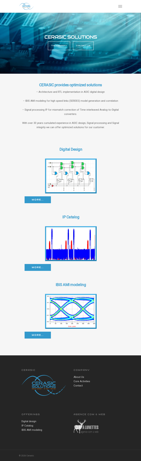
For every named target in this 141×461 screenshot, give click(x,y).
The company (59, 46)
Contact (78, 385)
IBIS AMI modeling (31, 429)
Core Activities (82, 381)
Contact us (83, 46)
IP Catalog (27, 425)
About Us (79, 377)
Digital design (28, 421)
